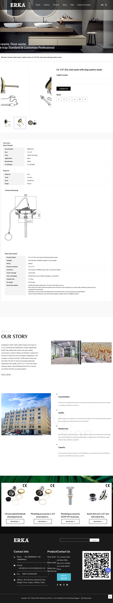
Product (56, 5)
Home (38, 5)
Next (49, 91)
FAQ (72, 5)
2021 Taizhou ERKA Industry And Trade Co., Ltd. (42, 598)
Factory (47, 5)
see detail (14, 521)
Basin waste (17, 57)
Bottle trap (51, 568)
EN (102, 5)
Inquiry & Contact (84, 5)
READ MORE (6, 374)
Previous (3, 91)
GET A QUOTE (64, 577)
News (65, 5)
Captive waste (26, 57)
